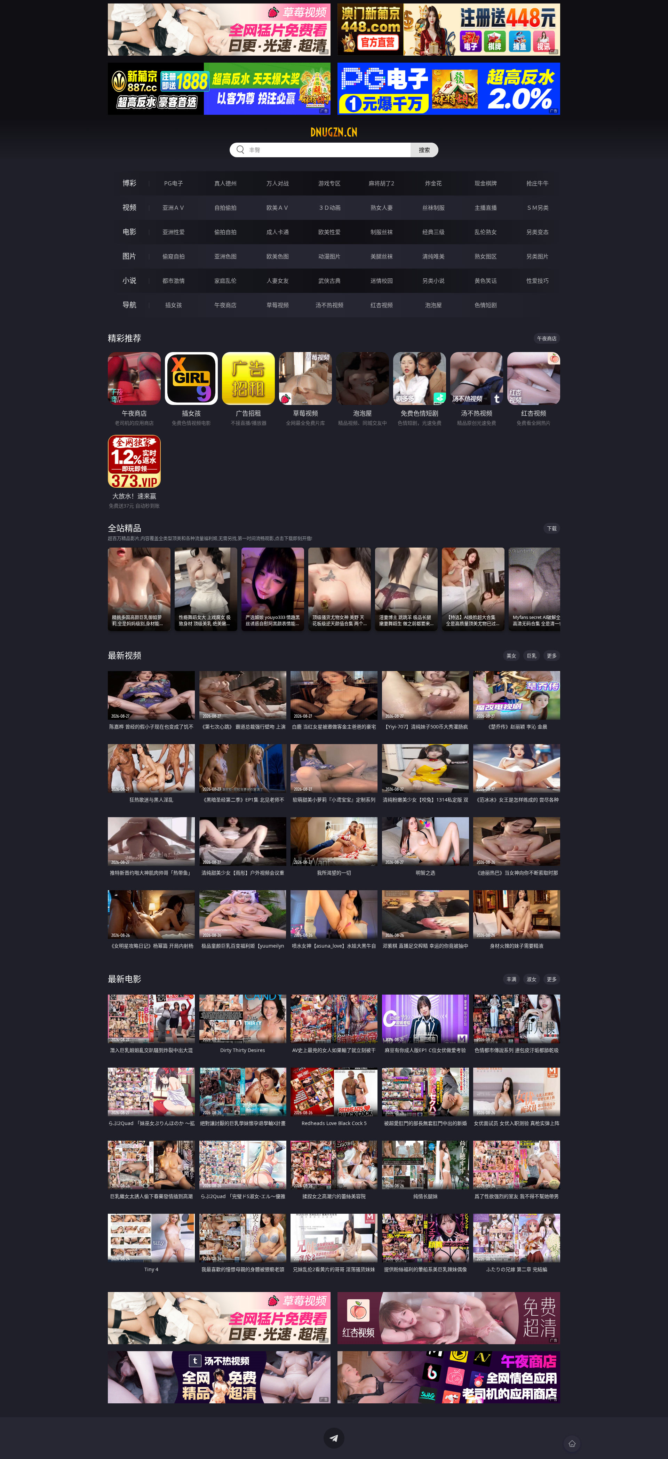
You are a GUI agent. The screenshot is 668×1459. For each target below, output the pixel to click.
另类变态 (537, 232)
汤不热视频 (329, 305)
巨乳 (531, 655)
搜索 (424, 150)
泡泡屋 (433, 305)
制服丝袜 (382, 232)
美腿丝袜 (382, 256)
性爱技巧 (537, 281)
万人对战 (278, 183)
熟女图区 (486, 256)
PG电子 (173, 183)
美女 (511, 655)
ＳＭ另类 (537, 208)
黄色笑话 (486, 281)
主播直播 (486, 208)
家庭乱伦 (225, 281)
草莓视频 (278, 305)
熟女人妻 (382, 208)
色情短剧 (486, 305)
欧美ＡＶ (278, 208)
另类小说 (433, 281)
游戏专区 (329, 183)
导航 (129, 305)
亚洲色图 (225, 256)
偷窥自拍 (173, 256)
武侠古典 (329, 281)
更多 (552, 655)
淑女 (531, 979)
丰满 (511, 979)
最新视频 (124, 655)
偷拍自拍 (225, 232)
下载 (552, 528)
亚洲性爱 (173, 232)
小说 (129, 280)
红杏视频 (382, 305)
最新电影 (124, 978)
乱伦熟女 (486, 232)
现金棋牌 (486, 183)
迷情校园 (382, 281)
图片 (129, 256)
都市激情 (173, 281)
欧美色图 (278, 256)
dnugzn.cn (334, 132)
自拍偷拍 (225, 208)
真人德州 (225, 183)
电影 (129, 232)
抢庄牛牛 (537, 183)
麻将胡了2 (381, 183)
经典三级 (433, 232)
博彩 (129, 183)
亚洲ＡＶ (173, 208)
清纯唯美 (433, 256)
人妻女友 (278, 281)
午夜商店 (225, 305)
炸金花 (433, 183)
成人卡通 (278, 232)
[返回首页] (572, 1443)
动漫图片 (329, 256)
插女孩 (173, 305)
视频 (129, 207)
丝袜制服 (433, 208)
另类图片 (537, 256)
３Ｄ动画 (329, 208)
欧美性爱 (329, 232)
